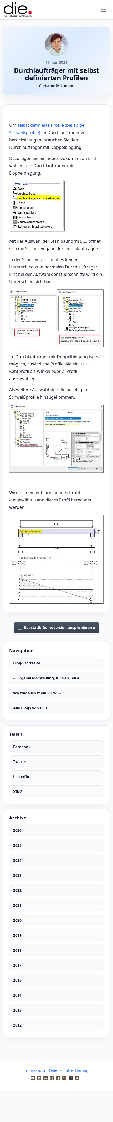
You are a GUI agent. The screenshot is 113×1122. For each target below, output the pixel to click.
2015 (17, 980)
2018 (17, 950)
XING (17, 791)
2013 (17, 1010)
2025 (17, 845)
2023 (17, 875)
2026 (17, 830)
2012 (17, 1025)
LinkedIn (21, 776)
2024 (17, 860)
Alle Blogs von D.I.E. (31, 707)
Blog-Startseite (26, 663)
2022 (17, 890)
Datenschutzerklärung (69, 1070)
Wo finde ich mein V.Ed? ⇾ (37, 693)
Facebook (22, 746)
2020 (17, 920)
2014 (17, 995)
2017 (17, 965)
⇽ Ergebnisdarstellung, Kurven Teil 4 (46, 678)
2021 (17, 905)
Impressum (35, 1070)
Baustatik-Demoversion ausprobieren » (56, 627)
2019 (17, 935)
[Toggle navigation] (103, 9)
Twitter (19, 761)
